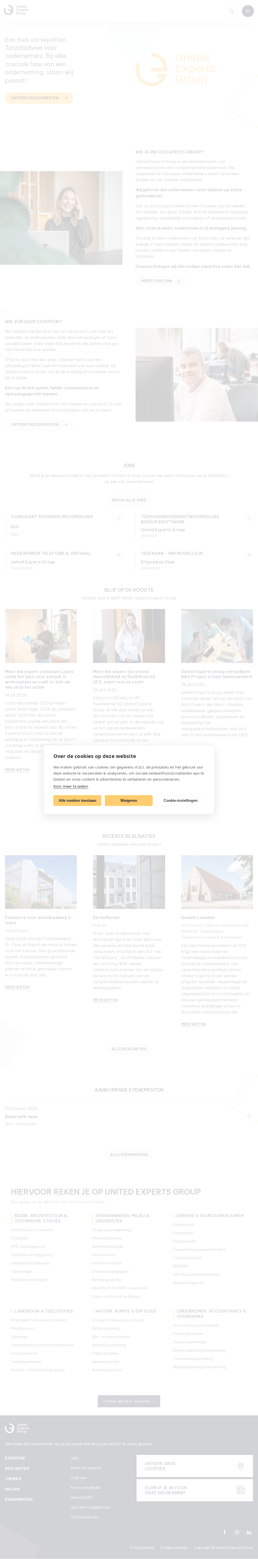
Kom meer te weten (70, 785)
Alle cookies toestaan (77, 800)
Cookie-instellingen (181, 800)
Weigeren (128, 800)
